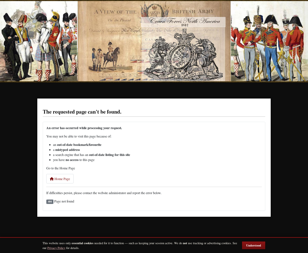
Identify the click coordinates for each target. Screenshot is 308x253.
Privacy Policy (56, 248)
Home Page (62, 178)
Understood (253, 245)
